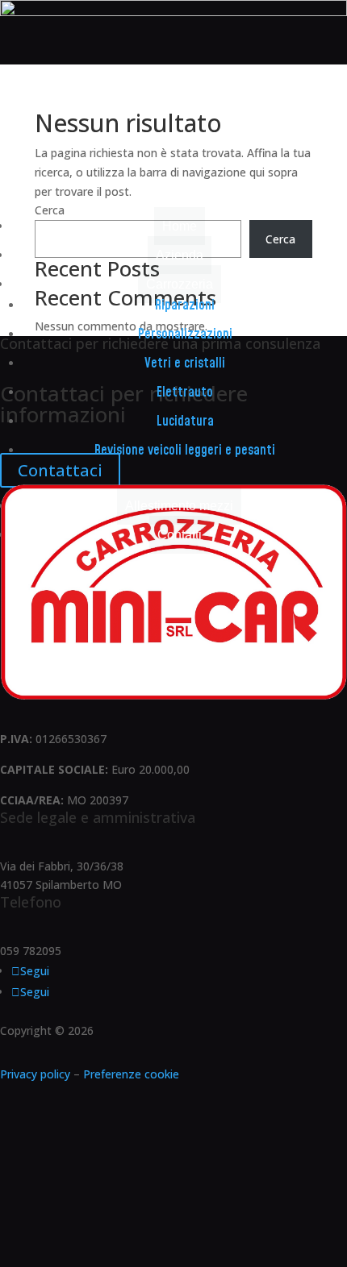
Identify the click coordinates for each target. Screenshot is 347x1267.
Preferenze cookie (131, 1074)
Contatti (179, 535)
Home (179, 226)
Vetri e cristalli (184, 363)
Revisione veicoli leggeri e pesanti (184, 450)
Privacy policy (35, 1074)
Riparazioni (185, 305)
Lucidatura (185, 421)
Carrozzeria (179, 284)
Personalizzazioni (185, 334)
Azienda (179, 255)
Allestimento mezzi (179, 506)
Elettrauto (185, 392)
